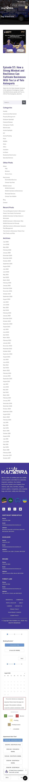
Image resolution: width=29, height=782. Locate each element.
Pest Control (6, 177)
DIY (4, 133)
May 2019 (5, 425)
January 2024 (7, 316)
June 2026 (6, 244)
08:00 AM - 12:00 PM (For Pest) (13, 740)
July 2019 (5, 422)
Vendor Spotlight (7, 130)
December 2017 (7, 455)
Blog (4, 200)
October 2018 (6, 433)
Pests (4, 138)
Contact (5, 202)
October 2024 (7, 294)
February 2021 (7, 398)
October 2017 (6, 458)
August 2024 (6, 299)
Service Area (8, 174)
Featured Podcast (8, 122)
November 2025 (7, 258)
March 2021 (6, 395)
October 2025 (7, 261)
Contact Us (18, 606)
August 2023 (6, 326)
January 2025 (7, 285)
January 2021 (6, 400)
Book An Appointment (19, 5)
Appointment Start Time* (10, 736)
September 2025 (7, 263)
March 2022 (6, 370)
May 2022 (6, 365)
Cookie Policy (14, 615)
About (4, 166)
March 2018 (6, 450)
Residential (9, 600)
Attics (4, 147)
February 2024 (7, 313)
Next (22, 658)
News (4, 144)
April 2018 (6, 447)
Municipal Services (10, 193)
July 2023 (6, 329)
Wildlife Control (7, 186)
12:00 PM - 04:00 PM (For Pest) (13, 744)
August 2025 (6, 266)
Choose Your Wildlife (10, 196)
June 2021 (6, 387)
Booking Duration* (8, 641)
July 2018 (5, 439)
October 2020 (7, 409)
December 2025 (7, 255)
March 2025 (6, 280)
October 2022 (7, 351)
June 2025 (6, 272)
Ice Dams (5, 152)
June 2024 (6, 305)
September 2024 (7, 296)
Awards (5, 111)
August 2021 (6, 381)
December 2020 (7, 403)
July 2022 (6, 359)
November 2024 (7, 291)
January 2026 (7, 253)
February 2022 (7, 373)
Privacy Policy (14, 609)
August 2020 (6, 414)
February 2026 (7, 250)
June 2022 (6, 362)
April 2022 (6, 368)
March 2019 (6, 431)
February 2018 (7, 452)
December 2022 (7, 346)
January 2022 (7, 376)
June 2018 (6, 442)
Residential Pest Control (9, 155)
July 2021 (5, 384)
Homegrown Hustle (8, 125)
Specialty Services (8, 158)
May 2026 (6, 247)
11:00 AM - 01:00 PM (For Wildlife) (13, 756)
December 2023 (7, 318)
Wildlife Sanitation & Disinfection (14, 191)
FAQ (6, 168)
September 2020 (7, 411)
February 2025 (7, 283)
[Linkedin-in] (3, 509)
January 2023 (7, 343)
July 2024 (6, 302)
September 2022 (7, 354)
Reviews (7, 171)
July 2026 (6, 242)
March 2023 (6, 337)
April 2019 (6, 428)
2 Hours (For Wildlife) (14, 650)
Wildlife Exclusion (10, 188)
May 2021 (5, 389)
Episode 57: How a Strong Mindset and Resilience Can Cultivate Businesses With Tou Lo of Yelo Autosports (14, 75)
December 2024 (7, 288)
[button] (26, 7)
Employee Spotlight (8, 119)
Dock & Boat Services (11, 180)
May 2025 (6, 274)
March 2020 (6, 417)
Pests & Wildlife (11, 603)
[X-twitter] (14, 509)
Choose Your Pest (10, 182)
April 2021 (6, 392)
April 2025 (6, 277)
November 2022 (7, 348)
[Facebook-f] (9, 509)
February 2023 (7, 340)
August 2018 (6, 436)
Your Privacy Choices (14, 612)
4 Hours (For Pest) (14, 645)
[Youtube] (20, 509)
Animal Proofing (7, 136)
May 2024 (6, 307)
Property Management (9, 116)
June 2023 (6, 332)
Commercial (19, 600)
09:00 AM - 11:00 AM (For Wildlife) (12, 750)
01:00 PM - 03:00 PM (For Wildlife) (12, 762)
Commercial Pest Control (10, 114)
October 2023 (7, 321)
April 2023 (6, 335)
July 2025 (6, 269)
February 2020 (7, 420)
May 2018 (5, 444)
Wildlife (5, 141)
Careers (9, 606)
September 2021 (7, 378)
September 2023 (7, 324)
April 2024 (6, 310)
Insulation (5, 149)
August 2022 (6, 357)
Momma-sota (6, 127)
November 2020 (7, 406)
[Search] (24, 102)
